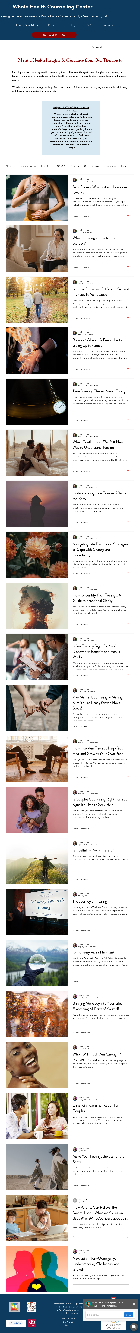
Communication (92, 166)
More (123, 166)
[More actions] (128, 180)
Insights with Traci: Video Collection (71, 107)
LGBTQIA (60, 166)
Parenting (45, 166)
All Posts (10, 166)
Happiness (110, 166)
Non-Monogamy (28, 166)
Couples (75, 166)
